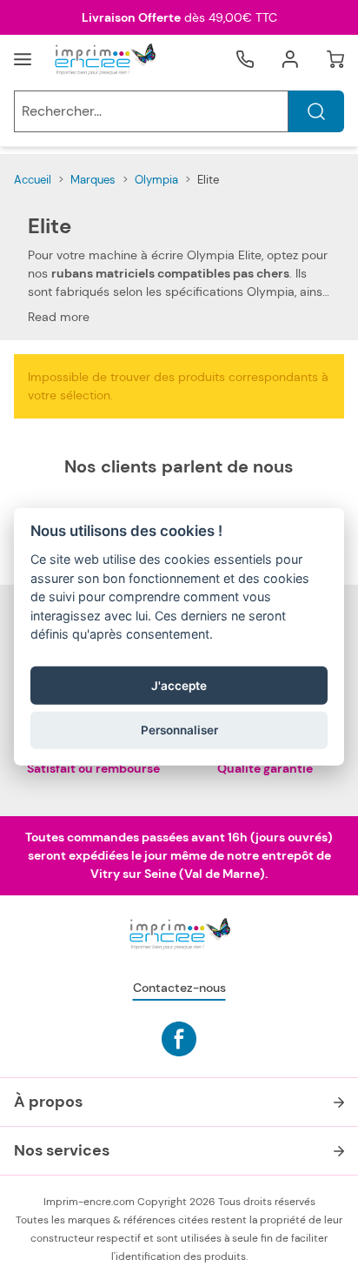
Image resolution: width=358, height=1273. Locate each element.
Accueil (32, 179)
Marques (93, 179)
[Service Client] (245, 59)
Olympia (156, 179)
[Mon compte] (290, 59)
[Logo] (104, 59)
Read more (59, 317)
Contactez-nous (179, 987)
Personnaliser (179, 730)
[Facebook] (179, 1039)
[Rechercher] (316, 111)
